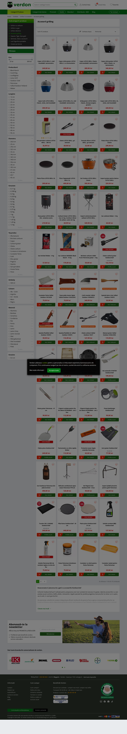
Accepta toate (54, 370)
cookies (44, 363)
